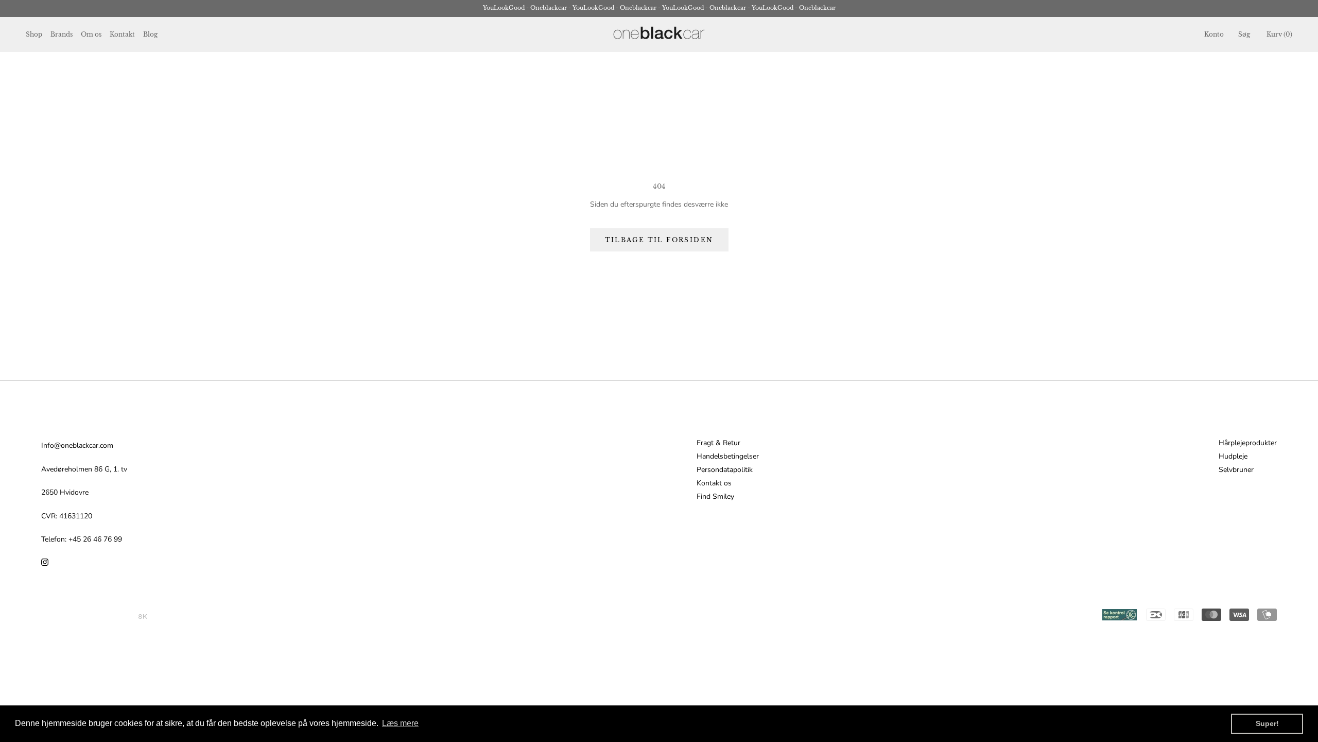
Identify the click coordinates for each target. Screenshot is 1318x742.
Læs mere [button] (400, 723)
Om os (91, 34)
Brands (61, 34)
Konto (1214, 34)
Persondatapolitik (725, 470)
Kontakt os (714, 483)
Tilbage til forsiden (659, 240)
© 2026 (125, 616)
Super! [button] (1267, 723)
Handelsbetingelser (728, 456)
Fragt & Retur (718, 443)
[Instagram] (44, 561)
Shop (34, 34)
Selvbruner (1236, 470)
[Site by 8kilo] (142, 616)
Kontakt (122, 34)
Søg (1244, 34)
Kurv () (1279, 34)
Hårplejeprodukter (1248, 443)
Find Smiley (715, 496)
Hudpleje (1233, 456)
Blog (150, 34)
